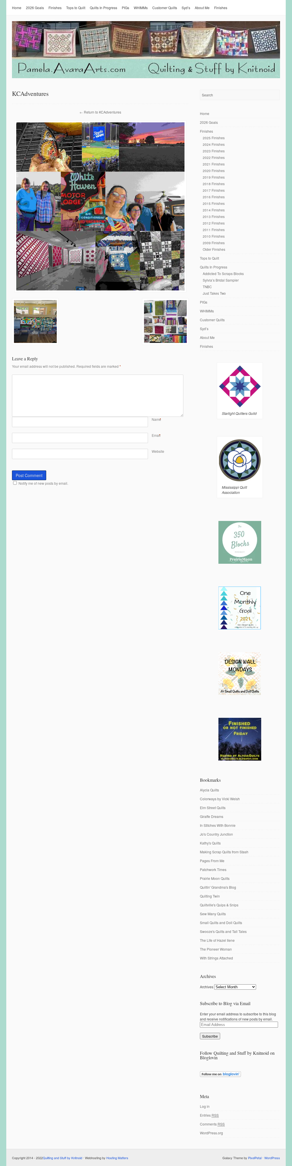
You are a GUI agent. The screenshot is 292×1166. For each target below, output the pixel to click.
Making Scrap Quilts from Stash (224, 851)
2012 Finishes (214, 223)
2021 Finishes (214, 163)
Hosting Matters (117, 1157)
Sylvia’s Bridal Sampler (221, 280)
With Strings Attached (216, 957)
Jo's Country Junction (216, 834)
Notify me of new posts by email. (43, 483)
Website (158, 451)
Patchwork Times (213, 869)
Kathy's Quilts (210, 842)
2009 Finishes (214, 242)
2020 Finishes (214, 170)
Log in (205, 1106)
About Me (202, 7)
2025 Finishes (214, 137)
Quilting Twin (210, 896)
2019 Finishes (214, 177)
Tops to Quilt (75, 7)
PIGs (125, 7)
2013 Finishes (214, 216)
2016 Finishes (214, 196)
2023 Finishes (214, 150)
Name (156, 419)
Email (156, 435)
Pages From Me (212, 860)
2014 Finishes (214, 209)
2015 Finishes (214, 203)
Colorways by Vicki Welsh (220, 798)
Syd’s (186, 7)
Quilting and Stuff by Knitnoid (62, 1157)
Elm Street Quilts (213, 807)
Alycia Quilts (209, 789)
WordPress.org (211, 1132)
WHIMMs (141, 7)
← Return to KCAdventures (100, 112)
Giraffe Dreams (211, 816)
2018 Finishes (214, 183)
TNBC (207, 286)
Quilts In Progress (103, 7)
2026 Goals (35, 7)
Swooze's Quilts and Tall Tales (223, 931)
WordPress (272, 1157)
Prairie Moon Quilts (215, 878)
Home (16, 7)
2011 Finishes (214, 229)
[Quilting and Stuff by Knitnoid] (146, 76)
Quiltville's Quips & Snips (219, 904)
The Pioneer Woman (216, 949)
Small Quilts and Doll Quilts (221, 922)
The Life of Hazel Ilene (217, 940)
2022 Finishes (214, 157)
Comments (212, 1123)
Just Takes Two (214, 293)
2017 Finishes (214, 190)
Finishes (55, 7)
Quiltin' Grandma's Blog (218, 887)
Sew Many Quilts (213, 913)
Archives (206, 986)
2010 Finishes (214, 236)
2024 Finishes (214, 144)
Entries (209, 1115)
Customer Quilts (164, 7)
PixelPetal (254, 1157)
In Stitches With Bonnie (218, 825)
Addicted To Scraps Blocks (223, 273)
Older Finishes (214, 249)
